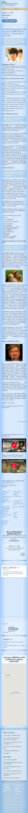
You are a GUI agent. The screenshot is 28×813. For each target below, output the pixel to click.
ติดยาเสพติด (4, 524)
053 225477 (6, 632)
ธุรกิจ (14, 515)
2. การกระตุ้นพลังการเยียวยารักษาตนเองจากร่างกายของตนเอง (11, 738)
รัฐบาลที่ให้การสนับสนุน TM (6, 787)
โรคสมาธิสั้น (16, 493)
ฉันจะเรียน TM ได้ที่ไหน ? (18, 789)
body (8, 158)
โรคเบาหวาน (5, 513)
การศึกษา (15, 512)
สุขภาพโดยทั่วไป (5, 506)
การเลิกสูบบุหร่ (5, 520)
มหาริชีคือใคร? (6, 785)
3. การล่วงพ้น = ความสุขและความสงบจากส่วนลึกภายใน (12, 743)
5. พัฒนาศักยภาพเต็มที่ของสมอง (11, 750)
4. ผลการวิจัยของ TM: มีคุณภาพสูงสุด (12, 771)
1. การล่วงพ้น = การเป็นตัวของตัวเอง (12, 735)
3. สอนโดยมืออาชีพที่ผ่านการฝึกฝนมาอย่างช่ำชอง (12, 767)
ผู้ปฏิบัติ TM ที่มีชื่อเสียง (7, 791)
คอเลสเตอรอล (5, 511)
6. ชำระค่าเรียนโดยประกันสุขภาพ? (11, 778)
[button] (11, 694)
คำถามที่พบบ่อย (18, 791)
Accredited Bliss (10, 86)
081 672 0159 (11, 631)
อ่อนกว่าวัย (4, 516)
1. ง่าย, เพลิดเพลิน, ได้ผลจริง (10, 759)
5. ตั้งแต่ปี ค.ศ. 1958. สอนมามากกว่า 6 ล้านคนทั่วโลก (12, 774)
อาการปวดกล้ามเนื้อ (6, 514)
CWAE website (12, 198)
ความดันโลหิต (5, 510)
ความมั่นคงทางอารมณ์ (7, 496)
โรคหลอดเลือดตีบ (6, 508)
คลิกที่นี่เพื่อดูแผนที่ (14, 540)
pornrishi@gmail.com (13, 808)
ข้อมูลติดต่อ (17, 793)
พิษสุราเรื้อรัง (5, 522)
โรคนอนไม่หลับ (5, 497)
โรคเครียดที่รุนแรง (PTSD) (6, 502)
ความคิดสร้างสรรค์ (17, 496)
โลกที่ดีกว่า (15, 517)
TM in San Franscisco (8, 110)
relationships (22, 155)
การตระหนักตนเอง (17, 502)
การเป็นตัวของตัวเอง (18, 500)
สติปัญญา (15, 494)
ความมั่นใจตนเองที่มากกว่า (18, 504)
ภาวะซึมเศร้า (5, 493)
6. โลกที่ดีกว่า (6, 753)
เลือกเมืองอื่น (5, 17)
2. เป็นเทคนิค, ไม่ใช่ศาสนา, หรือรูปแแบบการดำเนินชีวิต (12, 763)
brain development (15, 133)
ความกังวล (4, 494)
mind (18, 157)
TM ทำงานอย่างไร (6, 491)
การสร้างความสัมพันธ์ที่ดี (18, 507)
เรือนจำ (15, 514)
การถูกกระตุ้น (5, 499)
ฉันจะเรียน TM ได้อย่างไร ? (19, 785)
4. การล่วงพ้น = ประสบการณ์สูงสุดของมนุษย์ (12, 747)
